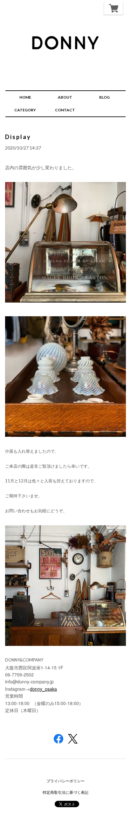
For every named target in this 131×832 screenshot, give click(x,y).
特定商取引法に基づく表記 (65, 792)
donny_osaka (43, 689)
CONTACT (65, 110)
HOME (25, 97)
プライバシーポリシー (65, 781)
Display (18, 136)
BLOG (104, 97)
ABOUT (65, 97)
